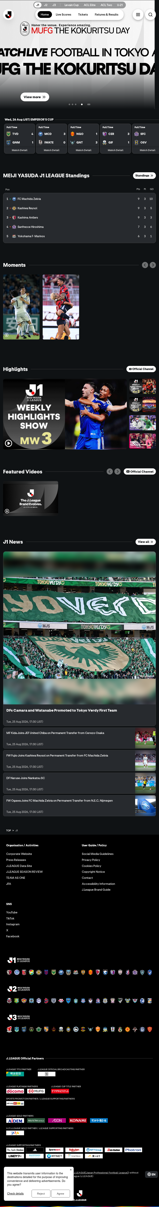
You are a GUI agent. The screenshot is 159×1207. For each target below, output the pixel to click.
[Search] (150, 14)
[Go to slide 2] (72, 104)
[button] (138, 14)
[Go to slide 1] (69, 104)
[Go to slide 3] (75, 104)
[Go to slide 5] (85, 104)
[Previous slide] (145, 265)
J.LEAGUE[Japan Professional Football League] (101, 1172)
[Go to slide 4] (78, 104)
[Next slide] (153, 265)
